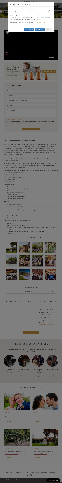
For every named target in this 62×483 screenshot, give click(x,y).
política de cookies (40, 22)
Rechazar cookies (40, 29)
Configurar (48, 29)
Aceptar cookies (29, 29)
